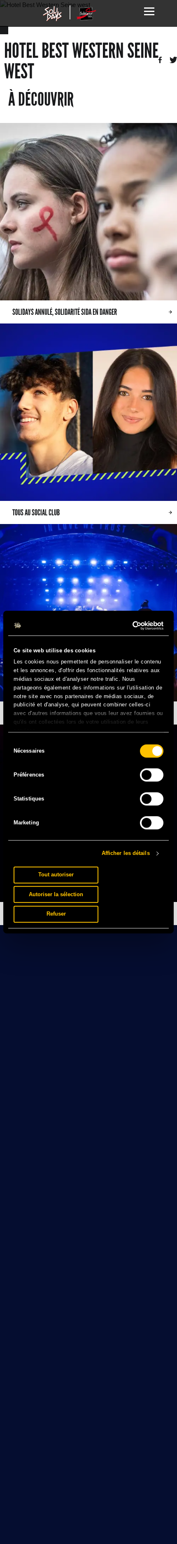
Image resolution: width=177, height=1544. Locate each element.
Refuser (56, 914)
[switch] (151, 774)
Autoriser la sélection (56, 894)
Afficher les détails (126, 853)
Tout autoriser (56, 874)
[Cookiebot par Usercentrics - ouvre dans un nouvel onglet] (127, 625)
